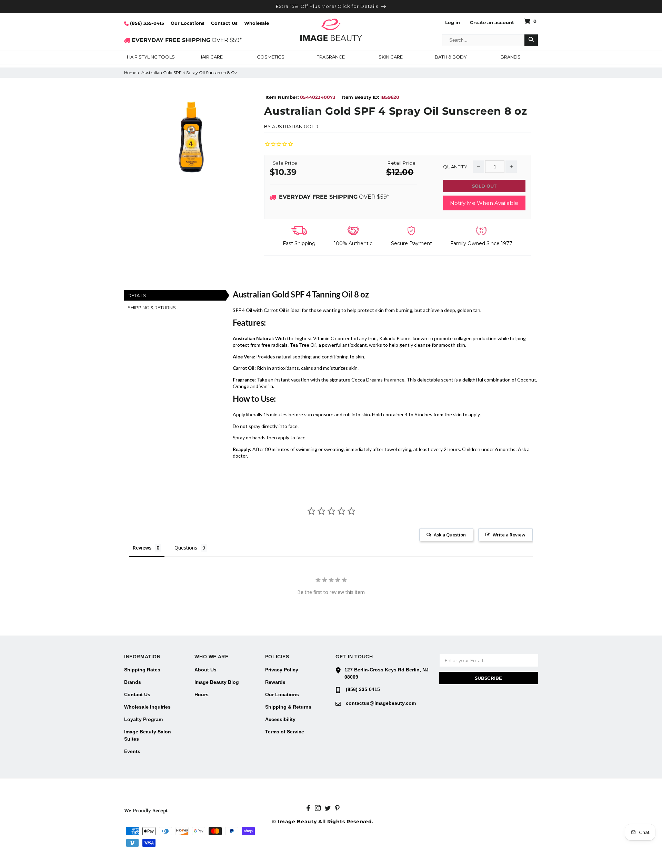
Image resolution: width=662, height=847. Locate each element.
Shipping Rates (142, 669)
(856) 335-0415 (146, 23)
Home (130, 72)
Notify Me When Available (484, 203)
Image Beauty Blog (216, 682)
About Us (205, 669)
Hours (201, 694)
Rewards (275, 682)
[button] (150, 57)
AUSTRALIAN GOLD (295, 126)
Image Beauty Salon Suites (147, 735)
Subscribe (488, 678)
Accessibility (280, 719)
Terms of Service (284, 731)
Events (132, 751)
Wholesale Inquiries (147, 707)
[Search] (531, 40)
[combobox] (483, 40)
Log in (452, 22)
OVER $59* (187, 40)
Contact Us (224, 23)
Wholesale (256, 23)
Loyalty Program (143, 719)
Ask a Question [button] (450, 535)
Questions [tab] (185, 547)
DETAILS (137, 295)
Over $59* (334, 197)
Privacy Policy (281, 669)
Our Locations (187, 23)
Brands (132, 682)
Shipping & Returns (288, 707)
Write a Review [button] (509, 535)
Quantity (455, 166)
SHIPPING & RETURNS (152, 307)
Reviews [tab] (142, 547)
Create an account (492, 22)
